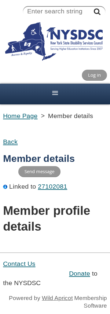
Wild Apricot (57, 298)
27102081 (52, 186)
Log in (94, 75)
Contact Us (19, 263)
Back (10, 141)
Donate (79, 273)
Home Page (20, 116)
